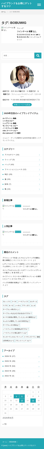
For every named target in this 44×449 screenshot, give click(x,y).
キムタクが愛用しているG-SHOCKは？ (16, 321)
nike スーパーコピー (10, 131)
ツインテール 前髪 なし (27, 31)
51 (39, 35)
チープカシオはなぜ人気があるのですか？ (17, 313)
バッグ (9, 164)
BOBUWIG (23, 37)
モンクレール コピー (10, 126)
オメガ (11, 305)
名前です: (6, 91)
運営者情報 (12, 442)
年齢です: (22, 91)
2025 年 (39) (10, 361)
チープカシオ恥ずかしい (11, 309)
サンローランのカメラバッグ (13, 337)
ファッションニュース (15, 169)
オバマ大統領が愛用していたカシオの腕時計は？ (19, 317)
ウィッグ (20, 28)
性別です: (32, 91)
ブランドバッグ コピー (23, 341)
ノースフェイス (23, 301)
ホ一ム (5, 442)
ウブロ (5, 305)
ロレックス (7, 301)
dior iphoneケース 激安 (12, 133)
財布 (8, 184)
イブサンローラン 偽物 (32, 337)
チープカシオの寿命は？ (11, 325)
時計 (8, 174)
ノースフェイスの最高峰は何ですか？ (16, 329)
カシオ (33, 305)
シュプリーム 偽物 (9, 123)
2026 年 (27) (10, 356)
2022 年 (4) (9, 376)
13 (22, 400)
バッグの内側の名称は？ (12, 282)
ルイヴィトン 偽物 (9, 118)
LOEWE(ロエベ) (8, 341)
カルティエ (33, 301)
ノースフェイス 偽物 (10, 128)
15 (33, 400)
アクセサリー (12, 155)
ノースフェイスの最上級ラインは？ (15, 333)
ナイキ (14, 301)
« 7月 (5, 424)
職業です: (6, 94)
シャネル (18, 305)
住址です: (6, 100)
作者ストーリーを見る (22, 105)
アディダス (26, 305)
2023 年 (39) (10, 371)
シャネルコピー (8, 121)
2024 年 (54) (10, 366)
